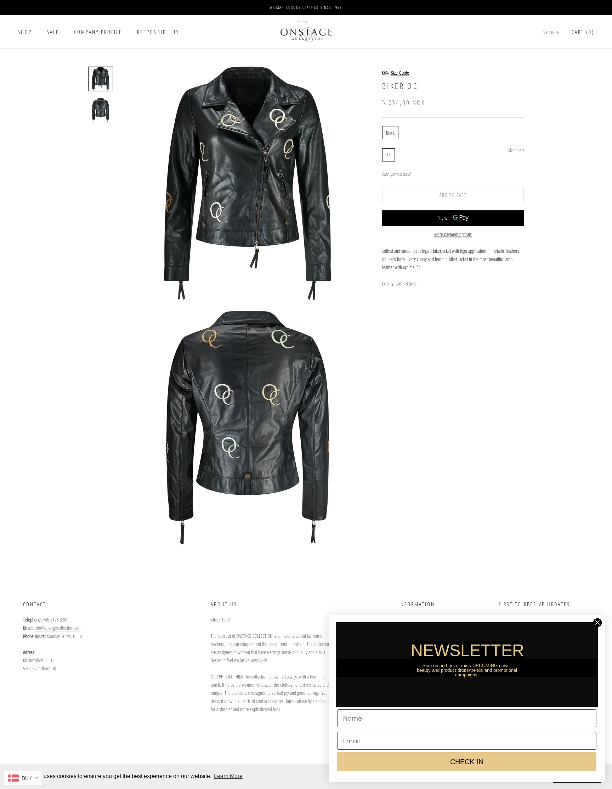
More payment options (453, 234)
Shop (25, 31)
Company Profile (98, 31)
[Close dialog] (597, 622)
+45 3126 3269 (55, 619)
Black (390, 132)
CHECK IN (466, 762)
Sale (53, 31)
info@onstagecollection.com (58, 627)
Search (552, 32)
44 (388, 154)
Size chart (516, 150)
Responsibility (158, 31)
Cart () (583, 31)
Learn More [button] (228, 776)
